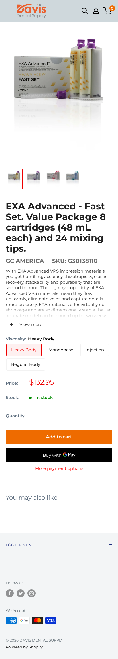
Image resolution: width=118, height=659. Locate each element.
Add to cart (59, 437)
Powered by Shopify (24, 647)
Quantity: (16, 415)
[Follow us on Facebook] (10, 593)
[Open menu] (8, 11)
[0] (107, 10)
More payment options (59, 468)
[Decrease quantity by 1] (36, 416)
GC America (25, 260)
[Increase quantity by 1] (66, 416)
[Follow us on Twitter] (21, 593)
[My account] (96, 11)
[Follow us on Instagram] (31, 593)
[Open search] (85, 11)
